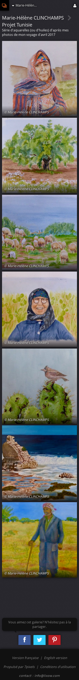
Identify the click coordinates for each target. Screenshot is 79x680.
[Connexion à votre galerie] (75, 5)
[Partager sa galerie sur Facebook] (24, 640)
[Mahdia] (39, 463)
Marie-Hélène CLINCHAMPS (33, 17)
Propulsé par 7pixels (19, 667)
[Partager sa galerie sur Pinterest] (54, 640)
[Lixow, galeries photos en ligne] (4, 5)
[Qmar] (39, 309)
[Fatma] (39, 78)
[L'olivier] (39, 155)
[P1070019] (39, 540)
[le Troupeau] (39, 232)
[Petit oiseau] (39, 386)
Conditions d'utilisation (58, 667)
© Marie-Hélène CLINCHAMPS (26, 112)
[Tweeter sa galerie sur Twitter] (39, 640)
